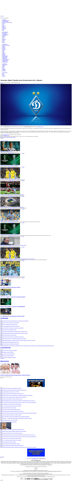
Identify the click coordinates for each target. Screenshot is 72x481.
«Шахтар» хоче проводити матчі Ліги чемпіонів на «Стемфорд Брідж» (12, 207)
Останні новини (4, 318)
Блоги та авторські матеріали (7, 22)
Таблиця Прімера (5, 60)
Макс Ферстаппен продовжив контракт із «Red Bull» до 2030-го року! (12, 336)
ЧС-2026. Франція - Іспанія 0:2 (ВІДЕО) (7, 355)
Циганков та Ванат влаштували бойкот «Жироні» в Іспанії (10, 178)
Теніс (3, 68)
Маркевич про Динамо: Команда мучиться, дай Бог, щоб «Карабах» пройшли (13, 245)
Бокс (3, 24)
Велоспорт (4, 48)
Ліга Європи (4, 33)
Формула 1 (4, 25)
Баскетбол (4, 27)
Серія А (3, 41)
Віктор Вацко (2, 137)
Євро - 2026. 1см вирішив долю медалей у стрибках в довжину (10, 414)
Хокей (3, 26)
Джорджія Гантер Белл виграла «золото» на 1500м (8, 420)
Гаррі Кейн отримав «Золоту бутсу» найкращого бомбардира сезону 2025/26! (13, 338)
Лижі (3, 52)
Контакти (4, 76)
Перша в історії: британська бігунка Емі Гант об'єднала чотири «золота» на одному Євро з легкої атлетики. (18, 402)
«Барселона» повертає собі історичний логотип (8, 329)
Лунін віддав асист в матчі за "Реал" (6, 151)
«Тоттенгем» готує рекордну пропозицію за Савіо (8, 324)
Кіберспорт (4, 28)
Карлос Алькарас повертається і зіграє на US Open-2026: (9, 326)
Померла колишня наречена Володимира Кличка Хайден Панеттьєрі (15, 375)
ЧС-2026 (3, 36)
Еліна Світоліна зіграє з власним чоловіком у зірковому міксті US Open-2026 (13, 397)
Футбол (3, 23)
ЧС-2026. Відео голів (5, 347)
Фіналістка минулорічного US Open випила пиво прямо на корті (12, 429)
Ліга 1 (3, 40)
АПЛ (3, 38)
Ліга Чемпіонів (4, 32)
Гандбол (3, 49)
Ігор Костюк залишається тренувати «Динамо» (10, 287)
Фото (3, 29)
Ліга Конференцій (5, 34)
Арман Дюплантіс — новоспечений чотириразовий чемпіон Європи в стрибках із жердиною (16, 418)
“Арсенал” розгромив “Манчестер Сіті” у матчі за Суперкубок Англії (12, 194)
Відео (3, 30)
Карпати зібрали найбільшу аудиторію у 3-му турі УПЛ (9, 391)
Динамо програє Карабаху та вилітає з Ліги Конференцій (9, 165)
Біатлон (3, 47)
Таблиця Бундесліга (5, 59)
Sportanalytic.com (5, 134)
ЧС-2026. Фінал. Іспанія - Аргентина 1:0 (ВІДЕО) (8, 350)
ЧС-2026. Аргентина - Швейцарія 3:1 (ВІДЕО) (8, 357)
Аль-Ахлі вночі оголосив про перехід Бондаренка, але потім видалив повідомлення (14, 320)
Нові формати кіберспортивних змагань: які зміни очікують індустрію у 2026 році (14, 333)
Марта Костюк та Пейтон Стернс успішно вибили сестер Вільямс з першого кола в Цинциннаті (16, 395)
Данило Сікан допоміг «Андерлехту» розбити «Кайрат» (9, 322)
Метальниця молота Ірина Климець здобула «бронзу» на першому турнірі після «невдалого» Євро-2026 (17, 340)
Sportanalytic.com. (41, 126)
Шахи (3, 51)
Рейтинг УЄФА (5, 55)
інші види (4, 53)
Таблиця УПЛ (4, 57)
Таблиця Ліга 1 (4, 61)
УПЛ (3, 37)
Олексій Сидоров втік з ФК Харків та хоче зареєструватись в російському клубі (13, 331)
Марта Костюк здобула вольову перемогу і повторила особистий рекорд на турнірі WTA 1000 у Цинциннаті (18, 447)
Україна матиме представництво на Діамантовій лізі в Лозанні (10, 388)
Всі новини (4, 19)
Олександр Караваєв (11, 137)
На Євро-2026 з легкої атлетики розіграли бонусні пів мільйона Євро (12, 393)
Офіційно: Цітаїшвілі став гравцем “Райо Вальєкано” (9, 220)
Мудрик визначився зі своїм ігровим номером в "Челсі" (9, 342)
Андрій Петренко (11, 153)
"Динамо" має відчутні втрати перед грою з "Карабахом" (9, 234)
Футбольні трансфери (6, 45)
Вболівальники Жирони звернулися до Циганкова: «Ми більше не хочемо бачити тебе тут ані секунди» (17, 258)
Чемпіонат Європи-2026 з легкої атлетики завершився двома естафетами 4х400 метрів (14, 416)
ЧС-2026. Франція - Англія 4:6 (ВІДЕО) (7, 352)
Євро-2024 (4, 35)
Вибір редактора (4, 361)
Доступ (3, 42)
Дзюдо (3, 50)
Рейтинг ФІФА (4, 56)
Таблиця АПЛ (4, 58)
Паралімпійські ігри (5, 20)
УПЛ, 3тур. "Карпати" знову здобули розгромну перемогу (12, 296)
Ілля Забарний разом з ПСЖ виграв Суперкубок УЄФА (12, 316)
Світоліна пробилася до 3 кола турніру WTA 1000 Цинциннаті (10, 404)
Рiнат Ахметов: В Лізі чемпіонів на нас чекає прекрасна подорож (11, 398)
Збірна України (4, 44)
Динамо (6, 137)
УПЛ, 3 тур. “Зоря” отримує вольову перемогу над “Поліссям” (10, 440)
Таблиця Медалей (5, 21)
